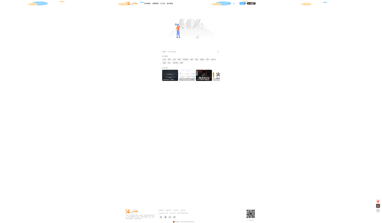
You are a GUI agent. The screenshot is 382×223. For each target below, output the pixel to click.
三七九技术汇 (172, 213)
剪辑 (179, 59)
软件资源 (170, 3)
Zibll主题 (180, 213)
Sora (169, 63)
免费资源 (155, 3)
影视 (164, 63)
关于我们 (183, 210)
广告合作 (175, 210)
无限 (169, 59)
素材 (191, 59)
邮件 (207, 59)
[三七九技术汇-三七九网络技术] (131, 3)
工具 (164, 59)
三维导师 (175, 63)
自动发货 (185, 59)
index (174, 59)
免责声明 (168, 210)
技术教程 (147, 3)
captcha (213, 59)
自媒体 (202, 59)
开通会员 (252, 3)
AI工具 (162, 3)
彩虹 (196, 59)
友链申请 (161, 210)
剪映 (181, 63)
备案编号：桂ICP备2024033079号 (184, 222)
